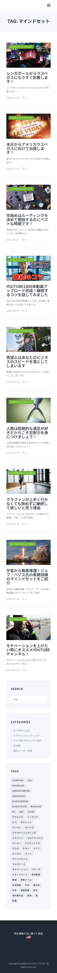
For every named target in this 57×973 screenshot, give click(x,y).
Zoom (31, 811)
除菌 (14, 900)
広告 (14, 890)
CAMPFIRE (18, 780)
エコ (14, 822)
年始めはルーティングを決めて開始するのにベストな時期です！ (27, 219)
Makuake (36, 806)
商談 (14, 879)
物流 (29, 895)
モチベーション (20, 869)
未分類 (16, 745)
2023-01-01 (13, 168)
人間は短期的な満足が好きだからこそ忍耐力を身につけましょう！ (27, 432)
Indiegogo (18, 796)
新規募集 (25, 890)
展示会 (36, 885)
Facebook (18, 785)
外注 (27, 885)
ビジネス (16, 853)
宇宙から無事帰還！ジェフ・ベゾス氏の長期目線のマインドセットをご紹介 (27, 576)
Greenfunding (21, 790)
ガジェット (26, 822)
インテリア (32, 817)
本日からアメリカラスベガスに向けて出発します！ (27, 148)
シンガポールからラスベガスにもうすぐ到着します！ (27, 77)
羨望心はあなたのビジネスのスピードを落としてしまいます (27, 361)
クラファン (17, 837)
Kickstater (19, 806)
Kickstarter (20, 801)
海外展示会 (17, 895)
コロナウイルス (35, 837)
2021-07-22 (13, 599)
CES (30, 780)
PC (14, 811)
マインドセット (20, 858)
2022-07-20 (13, 381)
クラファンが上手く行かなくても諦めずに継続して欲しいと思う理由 (27, 503)
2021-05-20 (13, 670)
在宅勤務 (16, 885)
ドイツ (36, 848)
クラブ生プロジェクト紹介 (22, 473)
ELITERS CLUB (17, 619)
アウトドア (17, 817)
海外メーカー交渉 (22, 750)
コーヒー (16, 843)
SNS (21, 811)
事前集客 (36, 874)
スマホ (15, 848)
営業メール (26, 879)
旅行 (35, 890)
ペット (28, 853)
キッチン (16, 827)
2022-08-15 (13, 310)
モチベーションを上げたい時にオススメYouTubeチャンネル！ (28, 650)
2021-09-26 (13, 523)
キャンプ (29, 827)
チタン (26, 848)
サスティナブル (32, 843)
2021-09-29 (13, 452)
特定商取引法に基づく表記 (28, 933)
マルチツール (18, 864)
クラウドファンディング (21, 47)
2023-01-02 (13, 97)
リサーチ (36, 869)
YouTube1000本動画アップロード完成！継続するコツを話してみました (27, 290)
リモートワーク (20, 874)
